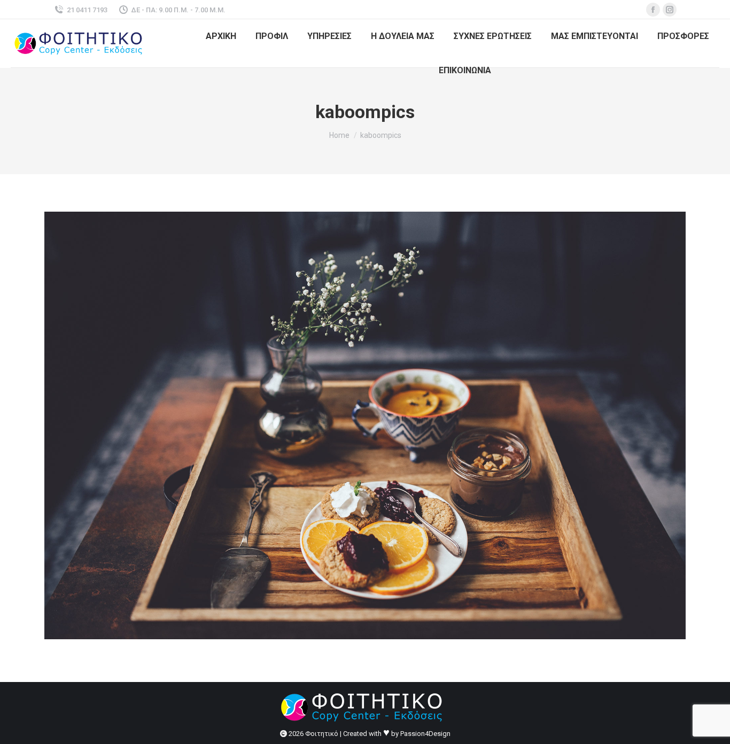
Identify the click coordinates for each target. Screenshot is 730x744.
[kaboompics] (365, 425)
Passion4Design (425, 734)
